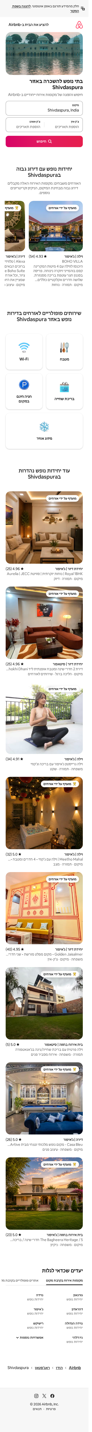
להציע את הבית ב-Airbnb (28, 24)
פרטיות (51, 1409)
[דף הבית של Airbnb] (79, 24)
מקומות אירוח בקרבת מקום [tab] (64, 1280)
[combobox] (44, 110)
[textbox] (63, 127)
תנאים (37, 1409)
